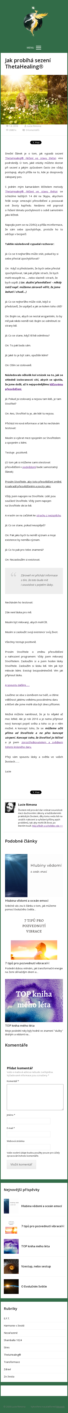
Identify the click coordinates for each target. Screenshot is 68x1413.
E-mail (11, 1128)
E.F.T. (7, 1318)
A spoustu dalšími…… (17, 685)
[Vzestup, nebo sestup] (11, 1266)
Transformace (12, 1362)
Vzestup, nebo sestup (36, 1266)
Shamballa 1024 (13, 1340)
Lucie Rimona (34, 126)
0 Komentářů (32, 130)
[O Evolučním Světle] (11, 1286)
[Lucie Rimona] (34, 21)
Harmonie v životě (14, 1325)
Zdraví (7, 1369)
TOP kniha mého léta (20, 1026)
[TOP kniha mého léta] (34, 1000)
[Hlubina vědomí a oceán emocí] (34, 875)
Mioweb (60, 1406)
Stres (7, 1347)
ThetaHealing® (12, 1354)
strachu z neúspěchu (48, 515)
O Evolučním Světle (34, 1286)
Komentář (13, 1081)
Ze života (9, 1376)
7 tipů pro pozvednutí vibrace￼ (27, 963)
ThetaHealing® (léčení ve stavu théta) (30, 158)
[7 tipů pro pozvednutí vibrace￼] (34, 938)
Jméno (11, 1114)
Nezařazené (11, 1332)
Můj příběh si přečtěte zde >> (47, 825)
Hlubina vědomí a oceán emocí (26, 901)
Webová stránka (15, 1141)
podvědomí (29, 467)
